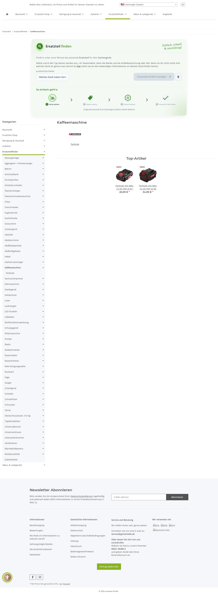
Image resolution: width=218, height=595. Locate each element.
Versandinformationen (41, 549)
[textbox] (148, 5)
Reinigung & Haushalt (13, 140)
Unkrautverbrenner (14, 437)
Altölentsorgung (78, 525)
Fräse (7, 201)
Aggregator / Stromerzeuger (18, 163)
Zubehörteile (11, 459)
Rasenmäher (11, 355)
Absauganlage (12, 157)
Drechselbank (11, 174)
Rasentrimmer (12, 360)
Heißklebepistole (13, 245)
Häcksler (9, 234)
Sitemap (74, 541)
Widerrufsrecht (78, 556)
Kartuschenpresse (14, 278)
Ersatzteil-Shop (9, 135)
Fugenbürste (11, 212)
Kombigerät (10, 289)
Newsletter (35, 554)
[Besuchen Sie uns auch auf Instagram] (40, 577)
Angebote (167, 14)
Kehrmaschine (12, 284)
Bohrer (8, 168)
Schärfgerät (10, 388)
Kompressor (11, 295)
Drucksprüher (12, 179)
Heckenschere (12, 240)
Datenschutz (76, 530)
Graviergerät (11, 229)
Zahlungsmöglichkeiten (41, 544)
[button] (23, 129)
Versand (66, 584)
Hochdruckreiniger (14, 262)
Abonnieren (177, 497)
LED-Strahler (11, 311)
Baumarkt (7, 129)
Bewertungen (36, 530)
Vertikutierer (11, 443)
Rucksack (9, 371)
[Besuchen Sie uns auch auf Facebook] (33, 577)
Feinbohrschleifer (13, 185)
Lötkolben (9, 317)
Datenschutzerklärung (81, 496)
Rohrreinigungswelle (15, 366)
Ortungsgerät (11, 327)
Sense (8, 410)
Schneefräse (11, 399)
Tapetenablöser (12, 421)
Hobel (8, 256)
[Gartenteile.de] (7, 14)
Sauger (8, 382)
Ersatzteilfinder (46, 71)
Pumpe (8, 338)
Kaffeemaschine (13, 267)
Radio (7, 344)
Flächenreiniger (12, 190)
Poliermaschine (12, 333)
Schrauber (10, 404)
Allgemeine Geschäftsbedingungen (87, 535)
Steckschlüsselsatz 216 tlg (17, 415)
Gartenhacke (11, 218)
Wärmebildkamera (14, 448)
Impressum (76, 546)
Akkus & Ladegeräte (12, 465)
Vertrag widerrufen (109, 566)
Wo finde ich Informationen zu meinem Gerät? (45, 537)
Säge (7, 377)
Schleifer (9, 393)
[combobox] (148, 5)
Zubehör (6, 146)
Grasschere (10, 223)
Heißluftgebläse (12, 251)
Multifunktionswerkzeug (17, 322)
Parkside (75, 144)
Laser (7, 300)
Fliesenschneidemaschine (17, 196)
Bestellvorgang (37, 525)
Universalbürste (13, 426)
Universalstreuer (13, 432)
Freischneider (11, 207)
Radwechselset (12, 349)
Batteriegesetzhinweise (82, 551)
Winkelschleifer (12, 454)
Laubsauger (10, 306)
